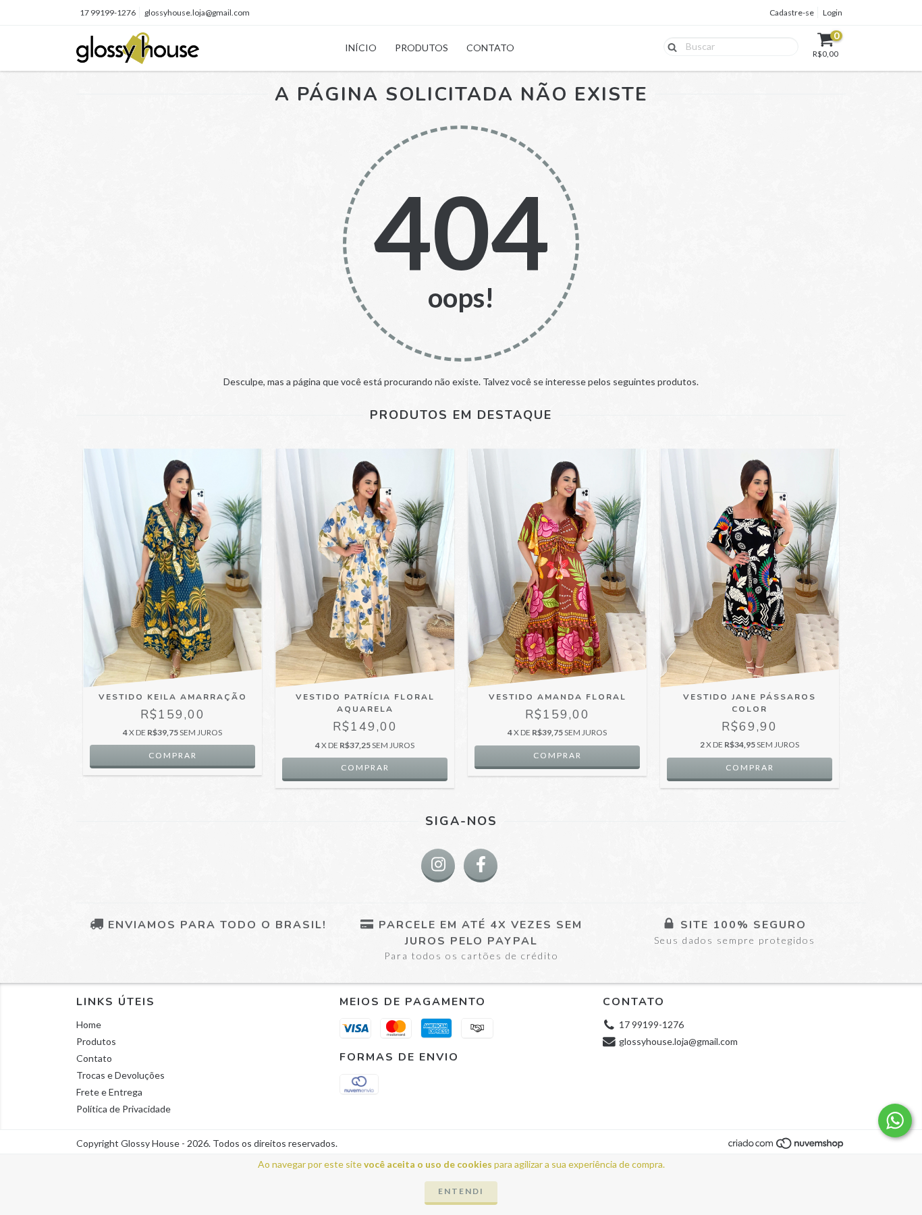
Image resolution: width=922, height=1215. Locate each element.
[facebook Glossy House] (480, 865)
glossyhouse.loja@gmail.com (197, 12)
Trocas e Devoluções (120, 1075)
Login (832, 12)
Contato (490, 47)
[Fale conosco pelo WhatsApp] (895, 1120)
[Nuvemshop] (787, 1147)
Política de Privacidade (123, 1108)
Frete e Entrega (109, 1092)
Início (361, 47)
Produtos (421, 47)
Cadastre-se (791, 12)
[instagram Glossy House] (438, 865)
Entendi (461, 1191)
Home (88, 1024)
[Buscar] (669, 45)
